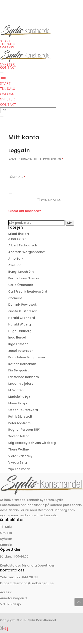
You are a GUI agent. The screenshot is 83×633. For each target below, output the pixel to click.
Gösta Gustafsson (22, 311)
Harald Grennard (21, 318)
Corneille (15, 298)
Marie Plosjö (17, 403)
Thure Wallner (19, 449)
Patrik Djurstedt (20, 416)
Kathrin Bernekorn (22, 364)
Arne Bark (15, 258)
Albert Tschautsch (22, 245)
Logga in (21, 202)
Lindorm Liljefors (20, 383)
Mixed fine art (18, 234)
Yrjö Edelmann (19, 469)
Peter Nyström (19, 423)
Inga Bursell (17, 337)
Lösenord (27, 177)
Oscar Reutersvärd (23, 410)
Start (5, 41)
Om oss (7, 47)
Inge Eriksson (18, 344)
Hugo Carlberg (19, 331)
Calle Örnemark (20, 285)
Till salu (7, 44)
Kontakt (8, 67)
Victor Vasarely (20, 456)
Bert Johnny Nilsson (23, 278)
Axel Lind (14, 265)
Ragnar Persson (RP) (24, 429)
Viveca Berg (17, 462)
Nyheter (7, 64)
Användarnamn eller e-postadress (41, 159)
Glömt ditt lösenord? (24, 211)
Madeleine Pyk (19, 397)
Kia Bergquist (18, 370)
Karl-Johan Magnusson (26, 357)
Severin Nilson (19, 436)
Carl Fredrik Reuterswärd (27, 291)
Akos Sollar (17, 239)
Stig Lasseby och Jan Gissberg (32, 443)
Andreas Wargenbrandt (27, 252)
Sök (69, 223)
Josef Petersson (20, 351)
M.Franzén (16, 390)
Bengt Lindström (21, 271)
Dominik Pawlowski (22, 304)
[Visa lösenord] (10, 193)
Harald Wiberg (19, 324)
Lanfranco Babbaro (23, 377)
